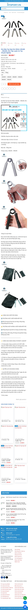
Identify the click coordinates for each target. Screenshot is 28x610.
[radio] (2, 73)
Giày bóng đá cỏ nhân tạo (20, 551)
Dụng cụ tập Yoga (18, 560)
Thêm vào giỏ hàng (14, 84)
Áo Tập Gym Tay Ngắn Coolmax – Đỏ (6, 480)
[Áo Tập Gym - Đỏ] (21, 451)
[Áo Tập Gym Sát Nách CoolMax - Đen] (21, 431)
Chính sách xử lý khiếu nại (20, 594)
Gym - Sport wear (12, 12)
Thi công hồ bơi (4, 592)
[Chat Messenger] (25, 607)
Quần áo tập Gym (18, 556)
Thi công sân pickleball (5, 584)
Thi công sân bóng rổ (5, 591)
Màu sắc (3, 70)
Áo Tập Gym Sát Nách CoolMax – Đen (19, 440)
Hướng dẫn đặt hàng (19, 598)
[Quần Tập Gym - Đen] (21, 412)
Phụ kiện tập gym (20, 12)
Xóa (25, 69)
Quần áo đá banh (18, 552)
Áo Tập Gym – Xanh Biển (20, 479)
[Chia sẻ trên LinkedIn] (14, 88)
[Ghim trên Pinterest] (12, 88)
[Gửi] (25, 8)
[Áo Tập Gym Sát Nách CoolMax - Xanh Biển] (7, 451)
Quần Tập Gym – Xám (6, 421)
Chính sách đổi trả (18, 592)
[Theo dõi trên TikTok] (7, 577)
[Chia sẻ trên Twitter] (7, 88)
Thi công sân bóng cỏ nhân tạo (7, 587)
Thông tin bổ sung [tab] (5, 97)
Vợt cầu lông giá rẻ (18, 558)
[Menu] (2, 4)
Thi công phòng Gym (5, 596)
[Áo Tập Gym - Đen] (7, 431)
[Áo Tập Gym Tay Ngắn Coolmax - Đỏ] (7, 471)
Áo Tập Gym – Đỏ (18, 459)
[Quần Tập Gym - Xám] (7, 412)
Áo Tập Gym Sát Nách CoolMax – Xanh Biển (6, 460)
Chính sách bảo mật (19, 584)
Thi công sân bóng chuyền (6, 589)
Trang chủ (6, 12)
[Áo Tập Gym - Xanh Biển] (21, 471)
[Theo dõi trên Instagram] (4, 577)
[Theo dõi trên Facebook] (2, 577)
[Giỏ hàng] (26, 4)
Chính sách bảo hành (19, 591)
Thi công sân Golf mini (5, 594)
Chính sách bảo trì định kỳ (20, 596)
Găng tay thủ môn (18, 554)
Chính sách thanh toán (19, 587)
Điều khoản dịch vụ (18, 585)
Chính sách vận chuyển (19, 589)
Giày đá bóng (17, 549)
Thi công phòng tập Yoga (5, 598)
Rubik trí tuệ (17, 561)
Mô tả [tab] (2, 94)
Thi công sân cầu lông (5, 585)
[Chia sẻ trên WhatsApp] (2, 88)
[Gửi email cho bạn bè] (9, 88)
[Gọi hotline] (25, 598)
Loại (2, 74)
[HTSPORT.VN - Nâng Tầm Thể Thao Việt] (14, 4)
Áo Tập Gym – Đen (5, 439)
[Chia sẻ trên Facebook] (5, 88)
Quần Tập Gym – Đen (19, 421)
